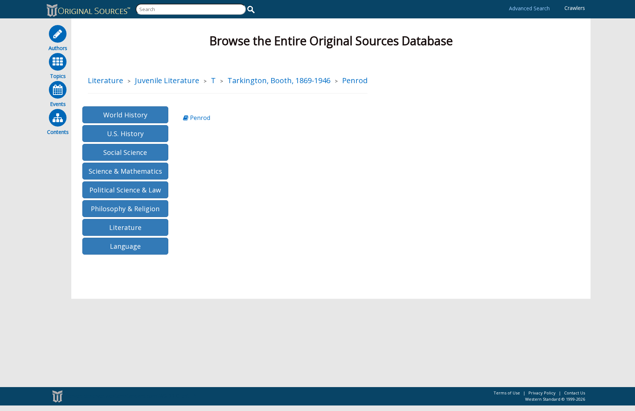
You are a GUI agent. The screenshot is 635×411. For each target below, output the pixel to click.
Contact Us (574, 393)
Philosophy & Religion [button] (125, 208)
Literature (105, 80)
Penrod (354, 80)
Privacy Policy (542, 393)
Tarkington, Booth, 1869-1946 (278, 80)
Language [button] (125, 246)
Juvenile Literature (167, 80)
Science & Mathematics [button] (125, 171)
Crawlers (574, 7)
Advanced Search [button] (529, 8)
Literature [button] (125, 227)
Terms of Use (507, 393)
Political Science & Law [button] (125, 189)
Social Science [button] (125, 152)
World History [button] (125, 114)
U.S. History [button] (125, 133)
